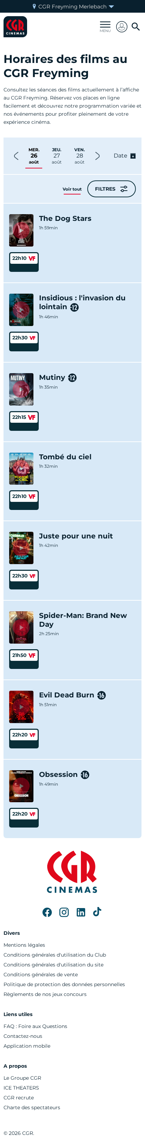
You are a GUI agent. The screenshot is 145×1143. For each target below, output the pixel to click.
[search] (135, 26)
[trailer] (21, 230)
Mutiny (52, 377)
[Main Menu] (105, 26)
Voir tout (72, 189)
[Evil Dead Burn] (21, 707)
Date (120, 155)
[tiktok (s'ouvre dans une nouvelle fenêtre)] (97, 912)
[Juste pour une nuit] (21, 548)
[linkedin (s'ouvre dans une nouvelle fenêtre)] (81, 912)
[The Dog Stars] (21, 230)
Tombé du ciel (65, 457)
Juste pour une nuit (76, 536)
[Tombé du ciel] (21, 469)
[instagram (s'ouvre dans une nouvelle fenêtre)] (64, 912)
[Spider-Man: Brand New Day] (21, 627)
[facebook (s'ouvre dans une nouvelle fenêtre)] (47, 912)
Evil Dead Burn (66, 695)
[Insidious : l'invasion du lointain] (21, 310)
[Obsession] (21, 786)
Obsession (58, 774)
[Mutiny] (21, 389)
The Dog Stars (65, 218)
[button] (121, 26)
